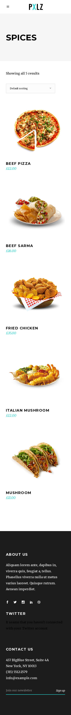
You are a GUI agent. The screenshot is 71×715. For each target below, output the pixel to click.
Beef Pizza (18, 163)
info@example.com (21, 678)
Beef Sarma (19, 246)
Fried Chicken (22, 328)
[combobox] (30, 88)
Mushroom (19, 493)
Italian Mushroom (28, 410)
